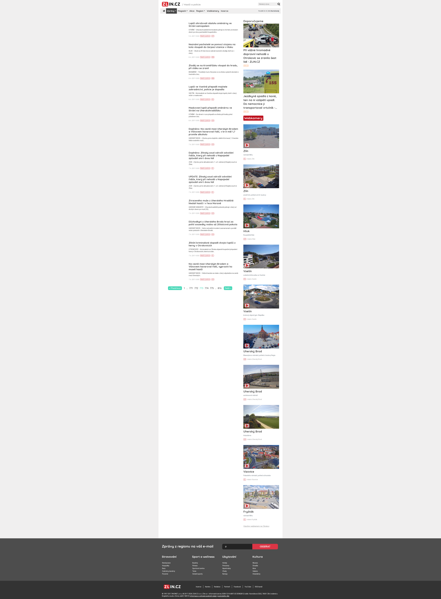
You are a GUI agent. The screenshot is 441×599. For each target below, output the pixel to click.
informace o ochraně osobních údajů (203, 596)
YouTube (248, 587)
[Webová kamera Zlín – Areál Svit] (261, 176)
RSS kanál (258, 587)
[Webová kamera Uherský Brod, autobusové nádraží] (261, 377)
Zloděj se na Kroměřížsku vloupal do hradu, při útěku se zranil (213, 67)
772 (196, 288)
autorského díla (223, 596)
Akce (191, 11)
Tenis (194, 571)
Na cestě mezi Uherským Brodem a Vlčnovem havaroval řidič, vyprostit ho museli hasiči (210, 266)
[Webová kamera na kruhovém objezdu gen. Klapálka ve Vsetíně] (261, 296)
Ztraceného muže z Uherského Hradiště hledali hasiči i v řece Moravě (211, 202)
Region (199, 11)
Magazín (182, 11)
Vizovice (248, 471)
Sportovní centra (198, 568)
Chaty (224, 571)
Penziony (225, 566)
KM (213, 57)
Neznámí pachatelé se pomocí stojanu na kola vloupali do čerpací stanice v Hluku (212, 46)
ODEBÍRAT (265, 546)
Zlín (245, 151)
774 (206, 288)
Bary (163, 568)
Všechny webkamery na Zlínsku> (256, 526)
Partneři (227, 587)
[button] (279, 4)
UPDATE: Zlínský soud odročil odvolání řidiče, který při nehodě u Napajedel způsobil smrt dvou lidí (210, 179)
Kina (254, 568)
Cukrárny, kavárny (168, 571)
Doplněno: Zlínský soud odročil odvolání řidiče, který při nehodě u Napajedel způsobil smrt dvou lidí (211, 155)
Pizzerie (165, 574)
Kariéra (207, 587)
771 (191, 288)
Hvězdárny (256, 574)
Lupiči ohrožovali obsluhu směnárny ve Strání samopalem (210, 24)
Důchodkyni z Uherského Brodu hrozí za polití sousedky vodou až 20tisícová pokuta (213, 223)
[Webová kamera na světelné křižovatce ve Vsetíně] (261, 256)
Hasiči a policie (205, 36)
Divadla (255, 566)
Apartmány (226, 568)
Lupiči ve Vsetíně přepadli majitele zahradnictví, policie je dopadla (208, 88)
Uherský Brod (252, 351)
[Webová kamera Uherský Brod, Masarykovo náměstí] (261, 337)
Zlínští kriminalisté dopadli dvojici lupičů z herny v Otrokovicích (212, 244)
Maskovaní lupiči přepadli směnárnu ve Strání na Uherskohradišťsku (210, 109)
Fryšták (248, 511)
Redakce (217, 587)
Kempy (225, 574)
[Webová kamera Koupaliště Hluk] (261, 216)
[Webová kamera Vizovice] (261, 457)
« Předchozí (175, 288)
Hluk (246, 231)
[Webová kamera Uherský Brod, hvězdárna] (261, 417)
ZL (212, 168)
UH (213, 36)
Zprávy (170, 11)
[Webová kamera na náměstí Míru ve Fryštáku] (261, 497)
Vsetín (247, 271)
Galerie (255, 571)
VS (212, 99)
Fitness (195, 566)
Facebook (237, 587)
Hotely (224, 563)
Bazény (195, 563)
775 (212, 288)
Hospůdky (165, 566)
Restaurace (166, 563)
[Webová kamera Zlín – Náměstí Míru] (261, 136)
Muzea (255, 563)
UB (245, 359)
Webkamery (213, 11)
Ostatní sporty (197, 574)
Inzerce (224, 11)
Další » (228, 288)
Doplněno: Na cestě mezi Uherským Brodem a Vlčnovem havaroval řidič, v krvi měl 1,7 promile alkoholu (213, 131)
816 (220, 288)
